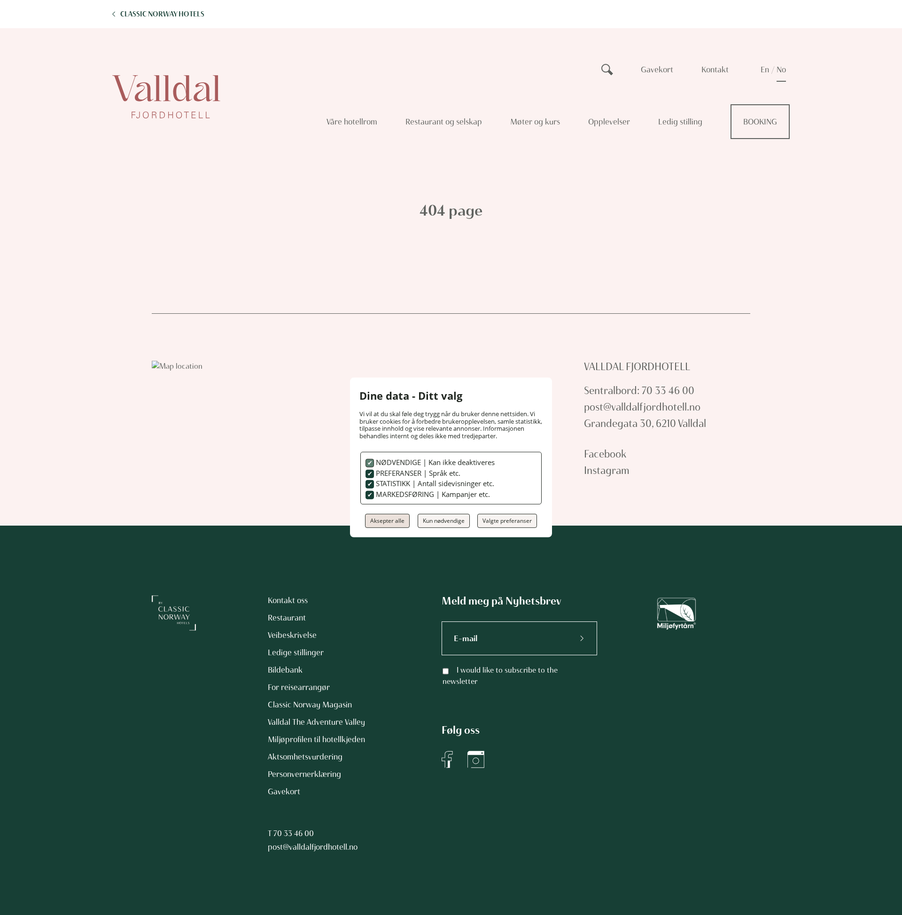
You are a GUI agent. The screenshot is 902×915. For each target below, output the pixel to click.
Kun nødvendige (444, 521)
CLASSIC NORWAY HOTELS (162, 14)
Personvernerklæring (304, 774)
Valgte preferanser (507, 521)
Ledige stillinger (296, 652)
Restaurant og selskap (443, 121)
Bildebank (285, 670)
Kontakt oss (288, 600)
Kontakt (715, 69)
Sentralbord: (611, 390)
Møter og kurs (535, 121)
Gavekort (657, 69)
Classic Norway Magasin (310, 704)
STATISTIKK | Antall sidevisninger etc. (434, 483)
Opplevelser (609, 121)
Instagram (607, 470)
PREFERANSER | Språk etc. (417, 473)
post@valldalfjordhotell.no (642, 407)
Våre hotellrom (352, 121)
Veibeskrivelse (292, 635)
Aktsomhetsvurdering (305, 756)
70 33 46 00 (293, 833)
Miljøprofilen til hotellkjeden (316, 739)
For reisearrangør (299, 687)
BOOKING (760, 121)
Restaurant (287, 617)
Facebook (605, 454)
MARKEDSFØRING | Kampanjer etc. (432, 494)
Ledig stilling (680, 121)
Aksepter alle (387, 521)
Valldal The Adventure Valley (316, 722)
